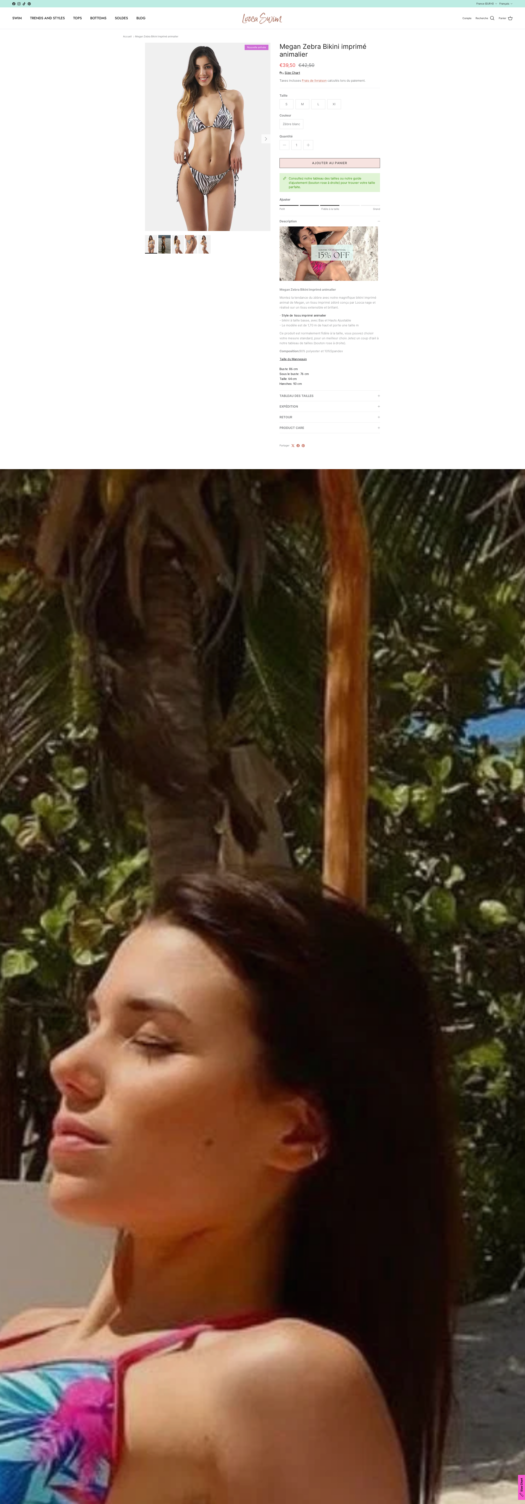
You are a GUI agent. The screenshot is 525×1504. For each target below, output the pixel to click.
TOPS (77, 18)
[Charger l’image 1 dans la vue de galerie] (207, 137)
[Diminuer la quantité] (284, 145)
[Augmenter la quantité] (308, 145)
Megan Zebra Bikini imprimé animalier (156, 36)
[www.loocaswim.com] (262, 18)
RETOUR (286, 417)
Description (288, 221)
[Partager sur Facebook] (298, 445)
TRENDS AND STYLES (47, 18)
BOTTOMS (98, 18)
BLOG (140, 18)
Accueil (127, 36)
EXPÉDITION (289, 406)
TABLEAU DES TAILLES (297, 396)
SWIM (17, 18)
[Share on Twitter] (292, 445)
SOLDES (121, 18)
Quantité (286, 136)
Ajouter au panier (329, 163)
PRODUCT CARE (292, 428)
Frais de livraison (314, 80)
